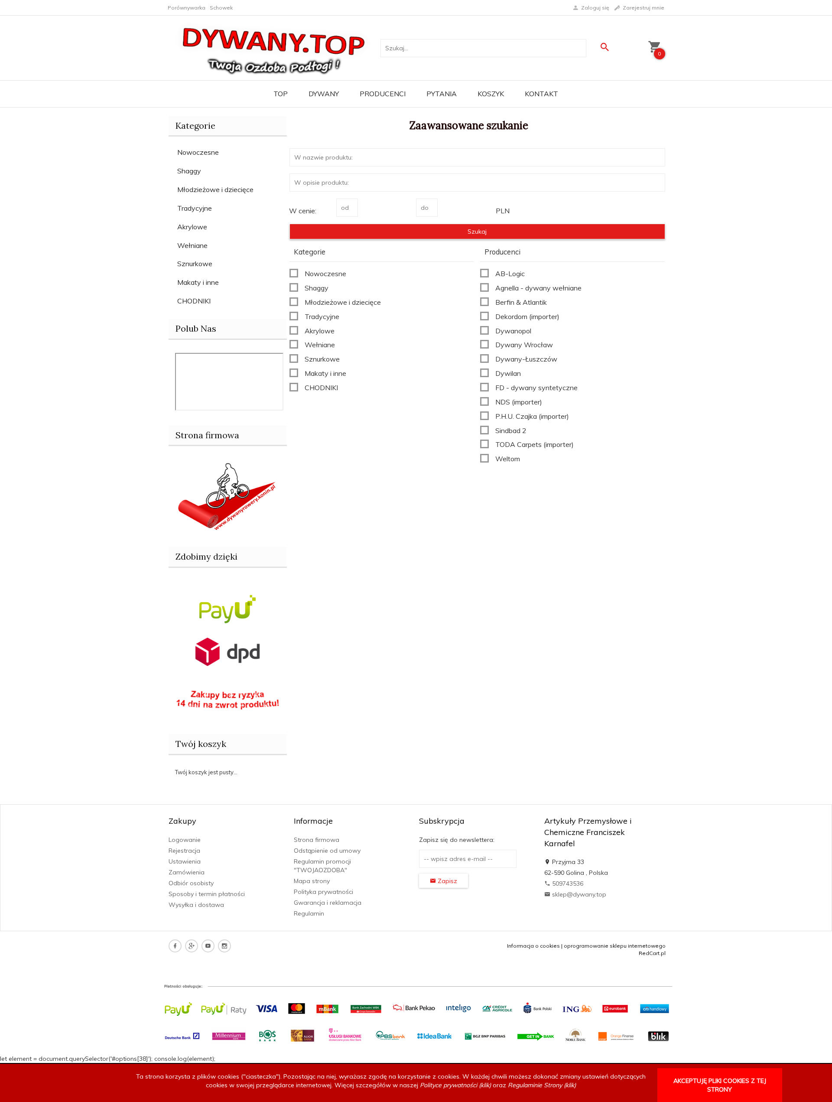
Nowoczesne (198, 152)
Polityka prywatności (323, 892)
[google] (191, 945)
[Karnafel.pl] (227, 495)
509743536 (566, 883)
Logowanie (185, 840)
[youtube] (208, 945)
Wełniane (192, 245)
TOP (280, 93)
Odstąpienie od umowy (327, 850)
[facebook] (175, 945)
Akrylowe (192, 226)
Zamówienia (187, 872)
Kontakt (541, 93)
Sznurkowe (194, 263)
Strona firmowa (316, 840)
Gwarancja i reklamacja (327, 902)
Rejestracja (184, 850)
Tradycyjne (194, 208)
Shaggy (189, 170)
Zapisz (446, 881)
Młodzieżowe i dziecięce (215, 189)
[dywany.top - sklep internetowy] (274, 47)
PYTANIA (441, 93)
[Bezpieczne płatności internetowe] (227, 608)
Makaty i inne (198, 282)
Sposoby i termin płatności (207, 894)
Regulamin (309, 913)
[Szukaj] (604, 47)
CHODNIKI (194, 301)
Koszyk (491, 93)
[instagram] (224, 945)
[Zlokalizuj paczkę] (227, 651)
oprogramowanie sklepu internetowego (615, 945)
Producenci (383, 93)
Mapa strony (312, 881)
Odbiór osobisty (191, 883)
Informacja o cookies (533, 945)
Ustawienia (185, 861)
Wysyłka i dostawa (196, 905)
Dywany (324, 93)
